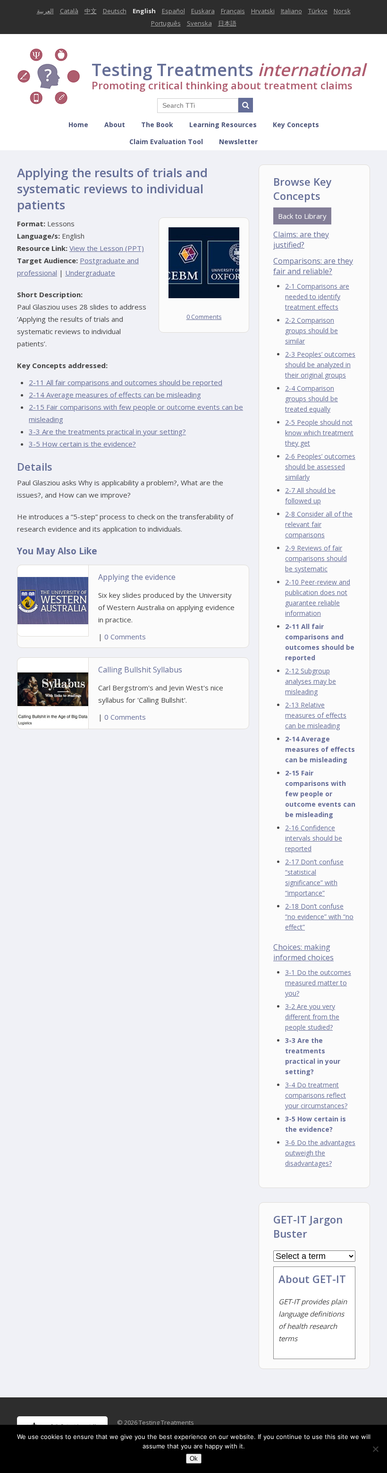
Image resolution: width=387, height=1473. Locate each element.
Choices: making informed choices (303, 952)
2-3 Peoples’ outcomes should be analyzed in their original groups (320, 364)
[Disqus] (133, 852)
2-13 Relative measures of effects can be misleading (315, 715)
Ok (194, 1458)
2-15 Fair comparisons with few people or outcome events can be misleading (320, 793)
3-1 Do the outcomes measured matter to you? (318, 983)
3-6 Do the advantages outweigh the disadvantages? (320, 1153)
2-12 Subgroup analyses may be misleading (310, 681)
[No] (375, 1449)
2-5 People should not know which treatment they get (319, 433)
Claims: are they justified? (301, 239)
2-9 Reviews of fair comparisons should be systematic (316, 558)
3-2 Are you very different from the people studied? (312, 1017)
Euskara (203, 11)
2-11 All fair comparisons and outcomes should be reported (125, 382)
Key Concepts (296, 124)
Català (69, 11)
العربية (45, 11)
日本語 (227, 23)
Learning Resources (223, 124)
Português (166, 23)
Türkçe (318, 11)
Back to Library (302, 216)
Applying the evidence (137, 577)
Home (78, 124)
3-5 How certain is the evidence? (82, 443)
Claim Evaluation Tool (166, 141)
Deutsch (114, 11)
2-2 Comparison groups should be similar (311, 330)
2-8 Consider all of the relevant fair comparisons (319, 524)
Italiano (291, 11)
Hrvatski (263, 11)
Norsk (342, 11)
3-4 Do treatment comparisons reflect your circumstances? (316, 1095)
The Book (157, 124)
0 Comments (204, 316)
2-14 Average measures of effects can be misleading (115, 394)
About (114, 124)
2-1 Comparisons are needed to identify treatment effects (317, 296)
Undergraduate (90, 272)
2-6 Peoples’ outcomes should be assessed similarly (320, 467)
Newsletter (238, 141)
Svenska (199, 23)
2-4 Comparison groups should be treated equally (311, 398)
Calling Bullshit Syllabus (140, 669)
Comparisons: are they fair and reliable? (313, 266)
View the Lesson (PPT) (106, 248)
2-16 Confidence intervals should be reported (313, 838)
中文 (90, 11)
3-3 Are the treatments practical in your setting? (107, 431)
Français (233, 11)
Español (173, 11)
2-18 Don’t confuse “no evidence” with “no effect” (319, 916)
